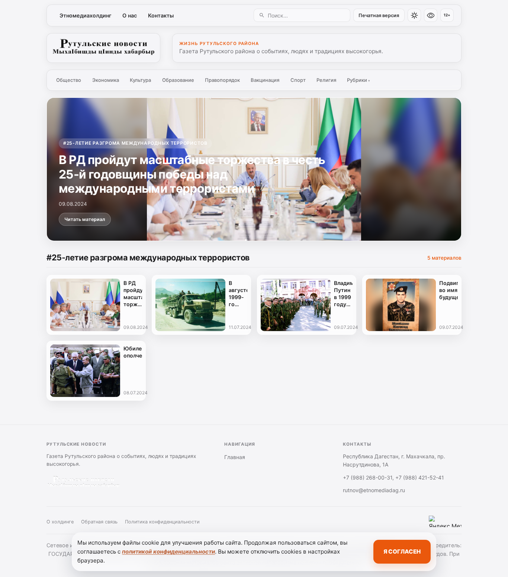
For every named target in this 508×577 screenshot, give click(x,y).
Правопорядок (222, 80)
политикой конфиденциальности (168, 551)
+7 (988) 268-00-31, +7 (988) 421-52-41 (393, 477)
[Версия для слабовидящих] (430, 15)
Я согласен (402, 551)
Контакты (161, 15)
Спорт (298, 80)
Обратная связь (99, 522)
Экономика (105, 80)
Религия (326, 80)
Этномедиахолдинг (86, 15)
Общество (68, 80)
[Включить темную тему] (414, 15)
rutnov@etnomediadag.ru (374, 490)
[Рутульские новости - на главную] (103, 48)
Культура (140, 80)
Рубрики (358, 80)
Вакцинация (265, 80)
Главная (234, 457)
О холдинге (60, 522)
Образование (178, 80)
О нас (129, 15)
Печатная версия (379, 15)
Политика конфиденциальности (162, 522)
